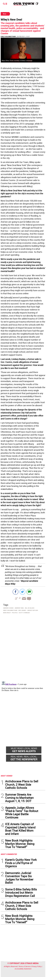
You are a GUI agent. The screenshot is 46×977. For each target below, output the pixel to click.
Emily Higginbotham (8, 36)
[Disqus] (23, 646)
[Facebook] (15, 592)
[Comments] (29, 592)
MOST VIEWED (6, 776)
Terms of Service (24, 966)
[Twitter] (22, 592)
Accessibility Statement (23, 969)
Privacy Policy (36, 966)
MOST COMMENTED (9, 854)
